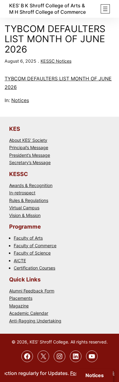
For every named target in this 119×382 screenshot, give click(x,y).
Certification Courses (34, 267)
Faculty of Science (32, 252)
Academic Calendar (28, 313)
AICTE (20, 260)
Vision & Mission (25, 215)
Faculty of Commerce (35, 245)
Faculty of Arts (28, 238)
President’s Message (29, 155)
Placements (20, 298)
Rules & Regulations (28, 200)
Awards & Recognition (30, 185)
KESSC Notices (56, 61)
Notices (20, 100)
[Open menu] (105, 8)
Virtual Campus (24, 207)
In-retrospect (22, 192)
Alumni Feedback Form (31, 290)
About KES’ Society (28, 140)
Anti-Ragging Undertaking (35, 320)
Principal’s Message (28, 147)
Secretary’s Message (30, 162)
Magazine (19, 305)
